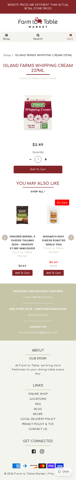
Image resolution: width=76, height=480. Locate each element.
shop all (37, 191)
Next (71, 237)
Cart (70, 39)
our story (38, 358)
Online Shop (38, 394)
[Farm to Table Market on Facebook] (34, 452)
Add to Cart (22, 273)
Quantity (38, 152)
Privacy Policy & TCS (38, 424)
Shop (6, 39)
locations (41, 315)
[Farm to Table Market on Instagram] (42, 452)
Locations (38, 399)
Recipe (38, 414)
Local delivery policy (38, 297)
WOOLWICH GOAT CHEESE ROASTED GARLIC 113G (53, 240)
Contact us (38, 429)
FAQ (38, 404)
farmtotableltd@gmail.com (38, 332)
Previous (5, 237)
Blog (38, 409)
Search (38, 39)
